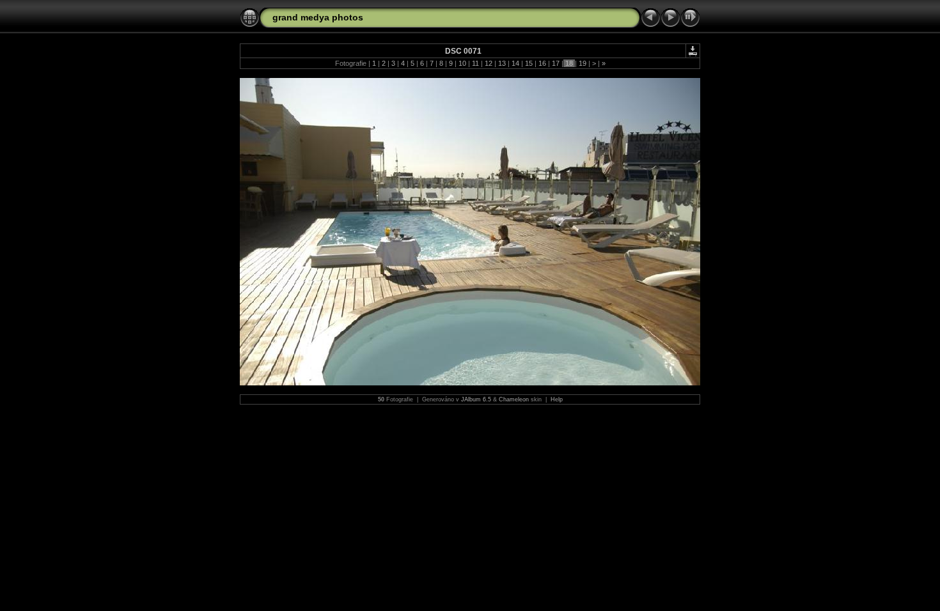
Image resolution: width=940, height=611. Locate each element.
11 (475, 63)
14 (515, 63)
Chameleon (514, 399)
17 (555, 63)
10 (462, 63)
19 (582, 63)
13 (502, 63)
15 (529, 63)
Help (557, 399)
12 (488, 63)
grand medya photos (317, 17)
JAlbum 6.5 (476, 399)
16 (542, 63)
